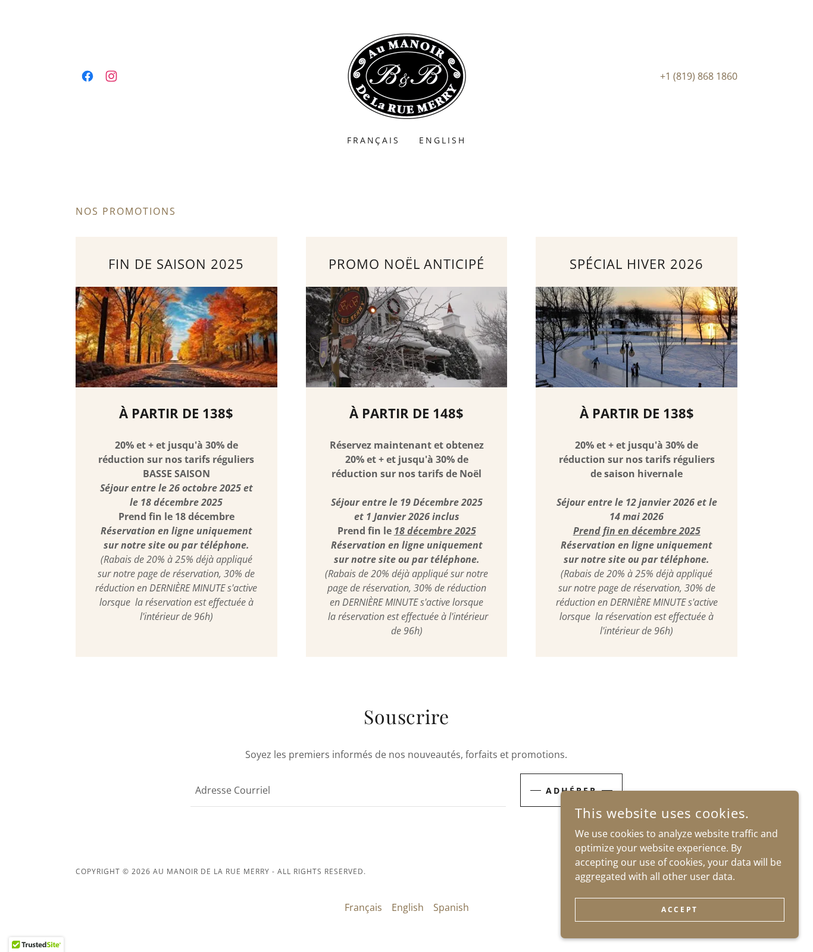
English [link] (442, 140)
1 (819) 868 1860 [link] (701, 76)
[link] (87, 76)
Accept (679, 909)
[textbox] (347, 790)
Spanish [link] (451, 907)
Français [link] (374, 140)
